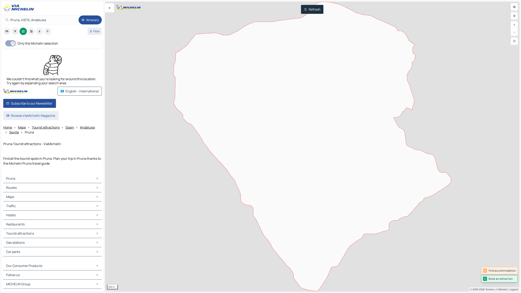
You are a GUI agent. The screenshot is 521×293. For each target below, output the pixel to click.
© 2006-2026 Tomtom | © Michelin (489, 289)
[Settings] (514, 16)
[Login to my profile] (514, 7)
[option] (7, 31)
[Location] (514, 41)
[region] (312, 146)
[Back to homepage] (19, 7)
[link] (499, 270)
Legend (514, 289)
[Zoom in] (514, 24)
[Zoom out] (514, 32)
